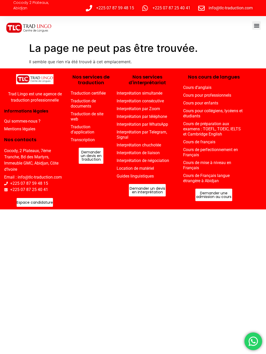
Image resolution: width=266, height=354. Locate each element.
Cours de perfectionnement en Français (210, 152)
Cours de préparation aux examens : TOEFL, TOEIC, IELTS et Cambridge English (212, 129)
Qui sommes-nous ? (22, 121)
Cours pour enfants (200, 103)
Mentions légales (19, 128)
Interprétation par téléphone (142, 116)
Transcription (83, 139)
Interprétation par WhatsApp (142, 124)
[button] (256, 25)
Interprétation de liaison (138, 152)
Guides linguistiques (135, 176)
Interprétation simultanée (139, 93)
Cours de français (199, 141)
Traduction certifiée (88, 93)
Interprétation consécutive (140, 100)
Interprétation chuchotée (139, 145)
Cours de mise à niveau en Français (207, 165)
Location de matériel (135, 168)
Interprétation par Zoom (138, 108)
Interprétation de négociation (143, 160)
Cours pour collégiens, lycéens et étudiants (213, 113)
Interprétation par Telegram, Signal (142, 135)
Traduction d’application (82, 129)
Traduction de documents (83, 103)
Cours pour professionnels (207, 95)
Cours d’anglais (197, 87)
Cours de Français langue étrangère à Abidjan (206, 178)
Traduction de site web (87, 116)
